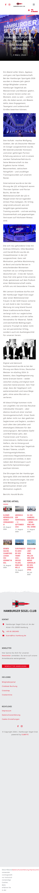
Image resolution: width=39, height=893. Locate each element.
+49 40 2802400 (12, 631)
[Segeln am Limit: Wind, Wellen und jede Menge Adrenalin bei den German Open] (31, 542)
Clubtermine (7, 695)
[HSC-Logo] (19, 3)
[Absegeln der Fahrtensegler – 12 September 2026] (19, 508)
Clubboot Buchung (9, 686)
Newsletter (6, 656)
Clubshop (6, 690)
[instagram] (9, 4)
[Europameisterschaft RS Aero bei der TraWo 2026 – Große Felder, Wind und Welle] (19, 542)
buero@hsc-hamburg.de (16, 635)
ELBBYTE (25, 734)
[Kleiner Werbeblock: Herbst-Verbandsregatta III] (7, 508)
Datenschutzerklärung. (20, 870)
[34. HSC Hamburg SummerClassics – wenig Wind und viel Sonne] (31, 508)
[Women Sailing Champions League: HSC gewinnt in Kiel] (7, 542)
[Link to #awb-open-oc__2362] (29, 10)
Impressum (6, 711)
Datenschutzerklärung (11, 715)
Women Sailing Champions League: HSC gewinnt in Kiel (7, 556)
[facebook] (5, 4)
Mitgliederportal (9, 682)
